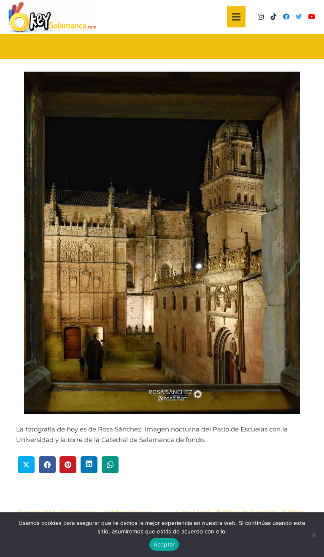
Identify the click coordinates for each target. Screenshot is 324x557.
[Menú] (236, 16)
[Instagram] (260, 17)
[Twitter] (298, 17)
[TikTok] (273, 17)
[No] (313, 534)
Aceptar (164, 544)
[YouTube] (311, 17)
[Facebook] (286, 17)
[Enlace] (51, 17)
